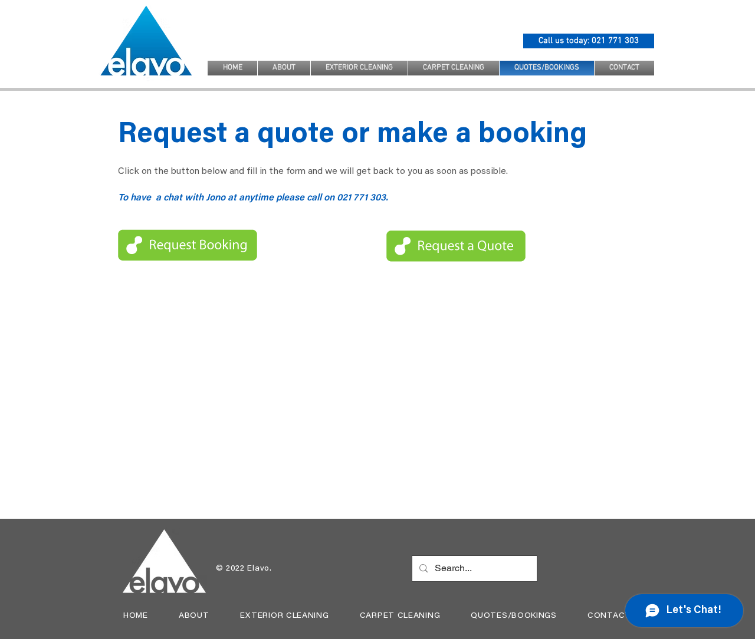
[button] (359, 68)
